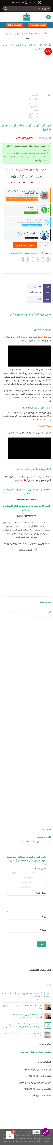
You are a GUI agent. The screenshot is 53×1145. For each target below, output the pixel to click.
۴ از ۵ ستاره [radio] (37, 882)
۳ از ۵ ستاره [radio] (37, 877)
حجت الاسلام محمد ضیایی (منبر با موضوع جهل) (22, 1006)
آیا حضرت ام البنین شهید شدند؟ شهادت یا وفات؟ (22, 994)
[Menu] (48, 17)
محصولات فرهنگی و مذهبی (21, 33)
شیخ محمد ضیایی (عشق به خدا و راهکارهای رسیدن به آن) (26, 1015)
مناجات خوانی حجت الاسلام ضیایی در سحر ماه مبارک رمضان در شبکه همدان (24, 1025)
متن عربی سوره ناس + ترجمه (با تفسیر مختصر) (23, 1034)
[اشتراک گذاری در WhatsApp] (48, 259)
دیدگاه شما (40, 893)
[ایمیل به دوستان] (33, 259)
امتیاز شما (40, 868)
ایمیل (43, 930)
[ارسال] (5, 8)
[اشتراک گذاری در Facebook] (43, 259)
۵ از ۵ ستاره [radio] (37, 887)
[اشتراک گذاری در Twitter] (38, 259)
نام (44, 917)
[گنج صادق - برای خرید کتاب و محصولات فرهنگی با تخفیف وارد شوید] (26, 17)
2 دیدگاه (39, 999)
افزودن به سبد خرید (24, 245)
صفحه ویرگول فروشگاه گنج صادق (35, 1052)
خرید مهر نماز (36, 253)
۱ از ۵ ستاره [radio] (41, 873)
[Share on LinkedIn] (22, 259)
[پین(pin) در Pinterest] (28, 259)
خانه (44, 33)
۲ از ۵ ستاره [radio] (23, 873)
